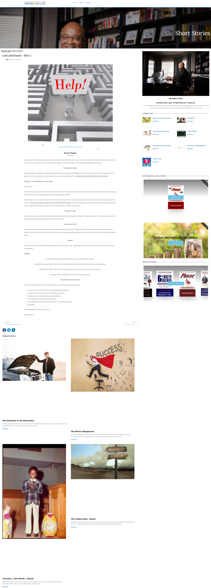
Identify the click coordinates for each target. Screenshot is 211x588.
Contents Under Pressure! (162, 146)
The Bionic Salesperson (82, 431)
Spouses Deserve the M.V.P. (162, 118)
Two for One (157, 159)
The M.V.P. (191, 118)
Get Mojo (6, 52)
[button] (4, 330)
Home (74, 2)
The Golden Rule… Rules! (83, 519)
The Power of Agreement (196, 146)
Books (88, 2)
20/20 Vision (192, 131)
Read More (5, 428)
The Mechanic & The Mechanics (18, 420)
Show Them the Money (161, 131)
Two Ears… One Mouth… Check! (18, 578)
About (81, 2)
